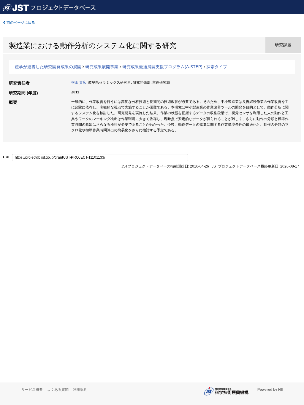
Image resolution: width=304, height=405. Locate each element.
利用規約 (80, 390)
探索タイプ (216, 66)
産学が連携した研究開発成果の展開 (48, 66)
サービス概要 (32, 390)
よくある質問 (58, 390)
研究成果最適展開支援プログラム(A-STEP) (162, 66)
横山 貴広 (78, 82)
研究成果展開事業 (101, 66)
